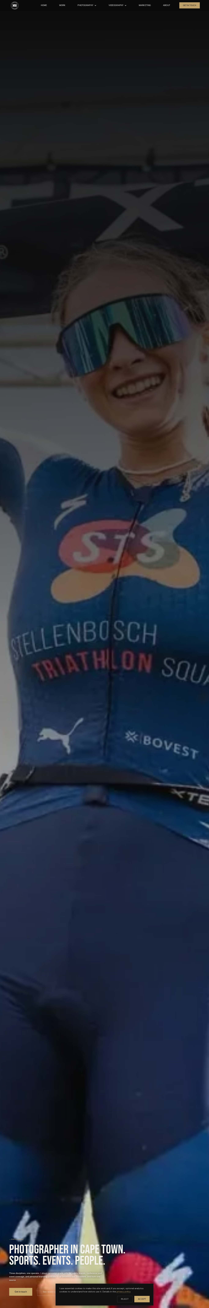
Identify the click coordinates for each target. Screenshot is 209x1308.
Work (62, 5)
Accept (142, 1299)
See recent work (51, 1292)
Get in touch (21, 1291)
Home (44, 5)
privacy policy (124, 1291)
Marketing (145, 5)
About (166, 5)
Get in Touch (189, 5)
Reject (125, 1299)
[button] (87, 5)
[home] (14, 5)
